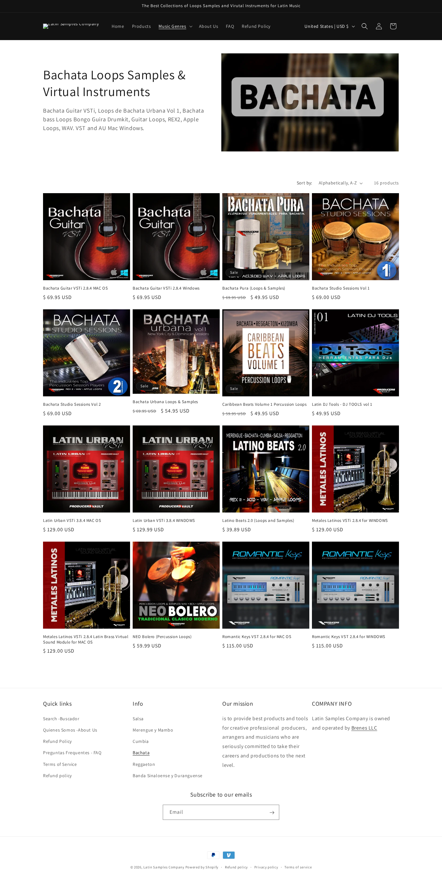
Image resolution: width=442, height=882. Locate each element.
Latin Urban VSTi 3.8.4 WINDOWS (164, 520)
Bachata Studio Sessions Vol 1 (341, 288)
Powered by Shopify (202, 867)
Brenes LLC (364, 727)
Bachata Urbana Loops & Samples (165, 401)
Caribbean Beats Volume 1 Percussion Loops (264, 404)
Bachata (141, 752)
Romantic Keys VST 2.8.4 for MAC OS (256, 636)
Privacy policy (266, 867)
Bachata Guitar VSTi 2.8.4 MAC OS (75, 288)
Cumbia (141, 741)
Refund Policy (57, 741)
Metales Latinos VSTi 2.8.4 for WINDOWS (350, 520)
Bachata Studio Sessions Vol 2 (72, 404)
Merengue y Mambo (153, 730)
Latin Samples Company (163, 867)
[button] (175, 26)
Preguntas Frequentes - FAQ (72, 752)
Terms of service (298, 867)
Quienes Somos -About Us (70, 730)
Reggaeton (144, 764)
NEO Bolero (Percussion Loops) (162, 636)
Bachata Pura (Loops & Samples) (253, 288)
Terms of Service (60, 764)
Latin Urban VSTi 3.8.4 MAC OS (72, 520)
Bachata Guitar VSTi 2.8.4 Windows (166, 288)
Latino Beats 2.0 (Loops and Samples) (258, 520)
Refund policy (57, 775)
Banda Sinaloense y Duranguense (168, 775)
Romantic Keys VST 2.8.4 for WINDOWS (348, 636)
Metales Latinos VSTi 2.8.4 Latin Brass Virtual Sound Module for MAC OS (85, 639)
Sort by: (304, 183)
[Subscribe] (272, 812)
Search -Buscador (61, 718)
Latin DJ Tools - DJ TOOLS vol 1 (342, 404)
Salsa (138, 718)
